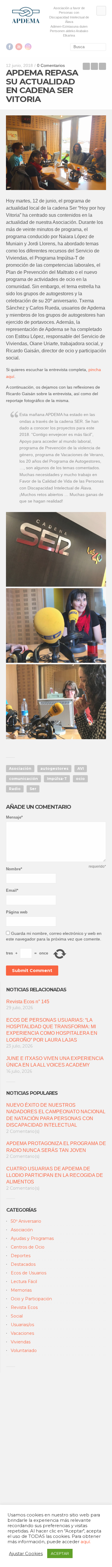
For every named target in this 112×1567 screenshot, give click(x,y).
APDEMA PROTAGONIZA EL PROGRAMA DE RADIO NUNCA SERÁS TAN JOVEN (56, 1147)
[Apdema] (26, 15)
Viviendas (20, 1342)
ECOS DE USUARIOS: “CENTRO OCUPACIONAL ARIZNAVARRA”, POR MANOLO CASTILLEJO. (86, 66)
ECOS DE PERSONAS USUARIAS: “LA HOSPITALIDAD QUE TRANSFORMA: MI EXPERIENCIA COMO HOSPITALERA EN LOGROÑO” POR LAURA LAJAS (51, 1030)
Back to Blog (94, 66)
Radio (15, 788)
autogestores (54, 768)
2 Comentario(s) (22, 1131)
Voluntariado (24, 1350)
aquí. (86, 1541)
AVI (80, 768)
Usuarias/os (22, 1324)
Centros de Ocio (28, 1247)
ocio (80, 778)
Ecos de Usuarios (28, 1273)
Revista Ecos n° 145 (27, 1001)
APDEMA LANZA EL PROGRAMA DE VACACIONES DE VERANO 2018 (102, 66)
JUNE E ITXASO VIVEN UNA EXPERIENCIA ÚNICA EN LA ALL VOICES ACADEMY (54, 1061)
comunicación (23, 778)
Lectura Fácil (24, 1281)
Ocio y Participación (31, 1298)
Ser (33, 788)
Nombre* (14, 869)
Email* (12, 890)
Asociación (20, 768)
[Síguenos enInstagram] (28, 46)
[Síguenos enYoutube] (18, 46)
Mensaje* (14, 817)
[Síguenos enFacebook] (9, 46)
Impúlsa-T (57, 778)
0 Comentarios (51, 65)
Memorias (21, 1290)
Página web (16, 912)
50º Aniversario (26, 1221)
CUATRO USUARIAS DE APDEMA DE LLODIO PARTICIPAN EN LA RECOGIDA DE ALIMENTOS (54, 1175)
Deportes (20, 1255)
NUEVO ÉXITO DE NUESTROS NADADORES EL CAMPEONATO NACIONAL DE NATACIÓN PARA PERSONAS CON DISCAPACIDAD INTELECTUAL (55, 1115)
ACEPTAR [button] (60, 1553)
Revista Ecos (24, 1307)
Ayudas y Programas (32, 1238)
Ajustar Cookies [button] (26, 1553)
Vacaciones (22, 1333)
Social (17, 1316)
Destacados (23, 1264)
